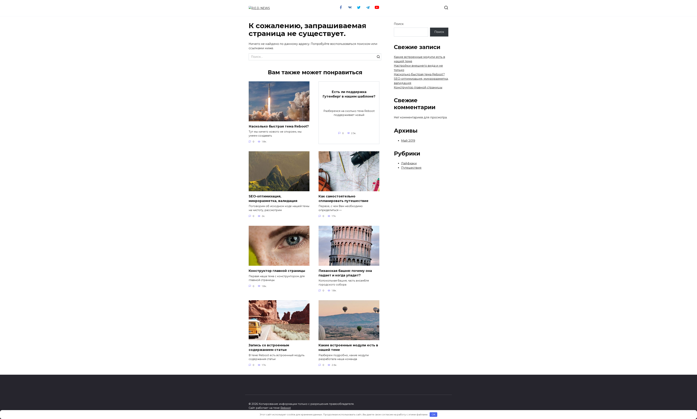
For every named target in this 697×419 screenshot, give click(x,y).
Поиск (399, 24)
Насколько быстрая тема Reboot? (279, 126)
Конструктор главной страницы (277, 271)
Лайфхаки (409, 163)
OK (433, 414)
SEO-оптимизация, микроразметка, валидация (273, 198)
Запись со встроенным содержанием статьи (269, 347)
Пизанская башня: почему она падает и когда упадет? (345, 273)
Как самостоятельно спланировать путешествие (343, 198)
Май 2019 (408, 140)
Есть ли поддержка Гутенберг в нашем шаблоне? (349, 94)
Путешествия (411, 167)
